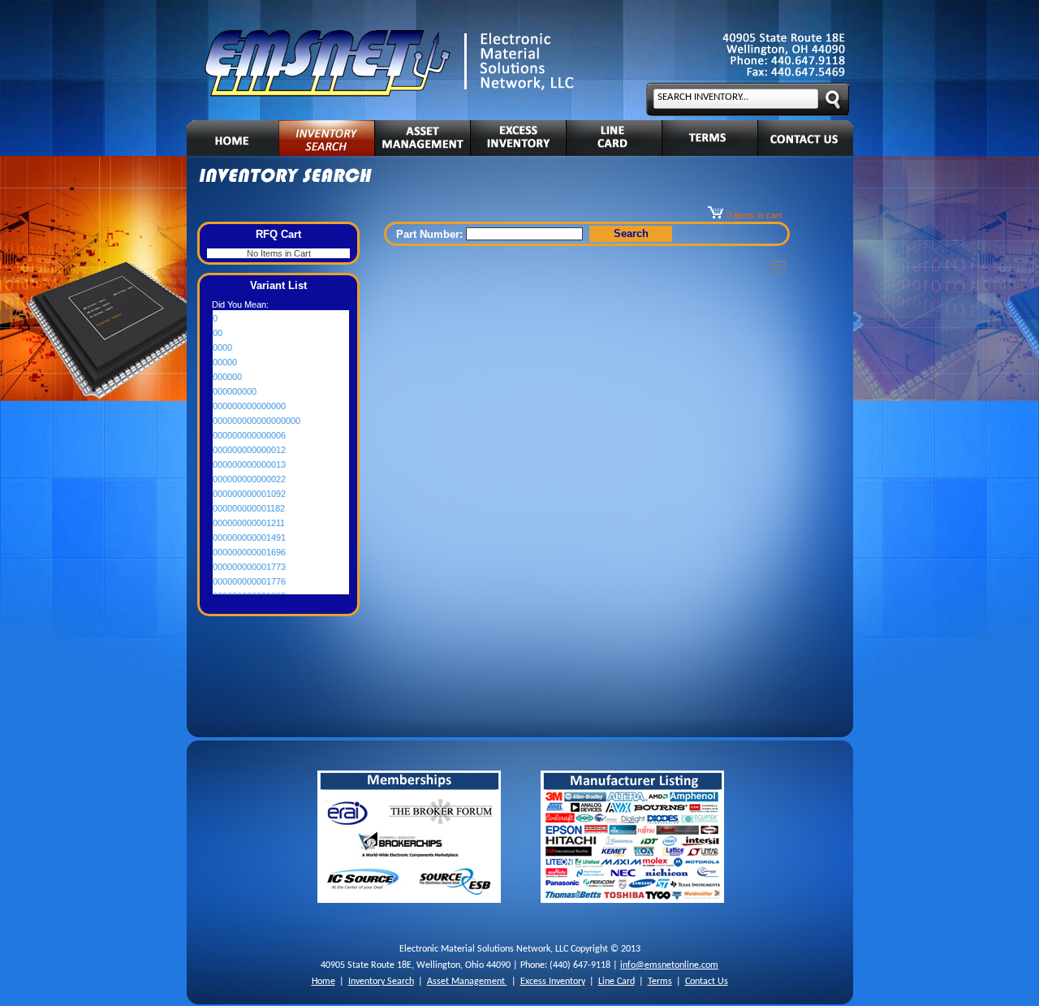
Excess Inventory (552, 982)
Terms (660, 982)
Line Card (616, 982)
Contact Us (706, 982)
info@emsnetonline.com (669, 965)
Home (323, 982)
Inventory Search (381, 982)
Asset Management (467, 982)
